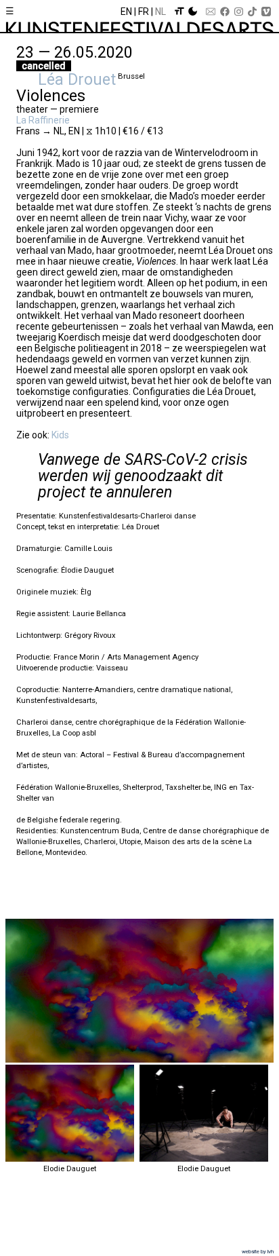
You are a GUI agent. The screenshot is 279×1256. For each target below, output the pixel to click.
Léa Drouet (77, 79)
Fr (143, 11)
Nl (160, 11)
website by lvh (258, 1252)
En (126, 11)
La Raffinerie (43, 120)
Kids (61, 435)
